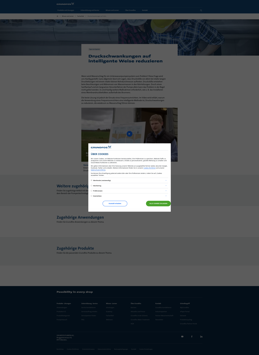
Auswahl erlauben (115, 203)
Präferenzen (97, 191)
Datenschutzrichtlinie (98, 170)
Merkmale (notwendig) (102, 180)
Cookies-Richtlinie (149, 168)
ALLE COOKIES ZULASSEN (158, 203)
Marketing (97, 186)
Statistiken (97, 196)
